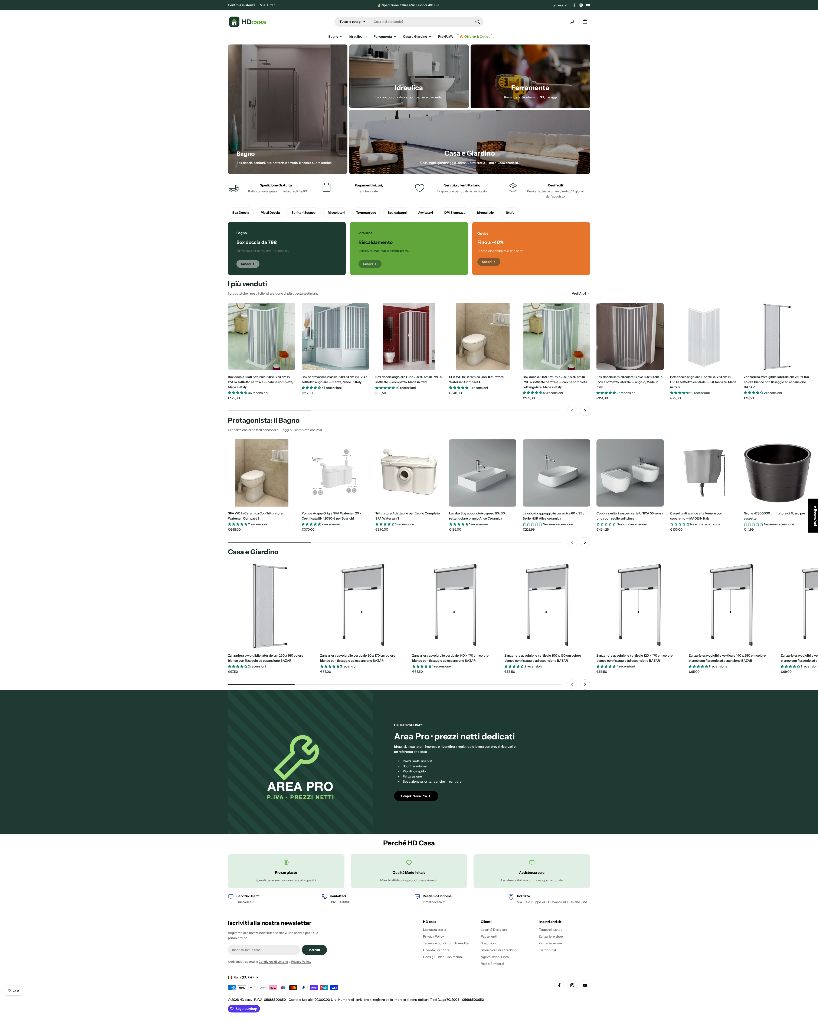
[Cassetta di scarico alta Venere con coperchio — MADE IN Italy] (703, 473)
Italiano (557, 5)
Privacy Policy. (301, 962)
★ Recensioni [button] (816, 515)
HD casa (245, 1000)
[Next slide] (585, 411)
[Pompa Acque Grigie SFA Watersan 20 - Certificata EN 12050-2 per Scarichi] (335, 473)
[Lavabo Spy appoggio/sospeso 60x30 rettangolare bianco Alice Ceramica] (482, 473)
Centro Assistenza (241, 5)
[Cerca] (477, 21)
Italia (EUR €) (244, 977)
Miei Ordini (268, 5)
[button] (85, 981)
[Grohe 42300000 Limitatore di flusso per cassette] (777, 473)
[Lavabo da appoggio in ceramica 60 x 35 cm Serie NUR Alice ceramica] (556, 473)
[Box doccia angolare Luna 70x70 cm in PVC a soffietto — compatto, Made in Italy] (409, 336)
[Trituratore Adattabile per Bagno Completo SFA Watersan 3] (409, 473)
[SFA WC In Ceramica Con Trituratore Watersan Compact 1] (482, 336)
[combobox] (409, 22)
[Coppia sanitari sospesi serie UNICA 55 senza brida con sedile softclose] (630, 473)
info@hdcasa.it (434, 902)
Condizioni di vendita (273, 962)
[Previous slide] (572, 411)
